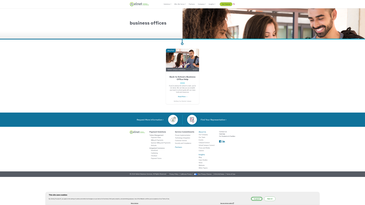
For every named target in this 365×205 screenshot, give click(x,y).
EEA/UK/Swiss (219, 174)
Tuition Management (156, 135)
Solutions (167, 4)
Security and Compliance (183, 143)
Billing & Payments (157, 140)
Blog (200, 157)
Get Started (226, 4)
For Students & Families (227, 136)
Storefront (154, 150)
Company (201, 4)
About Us (202, 132)
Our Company (203, 135)
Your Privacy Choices (205, 174)
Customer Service (181, 141)
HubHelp (222, 134)
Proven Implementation (182, 135)
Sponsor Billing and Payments (161, 143)
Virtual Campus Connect (207, 145)
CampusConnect (204, 143)
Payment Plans (156, 137)
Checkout (154, 156)
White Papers (203, 168)
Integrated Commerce (157, 148)
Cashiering (154, 153)
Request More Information (149, 119)
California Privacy (186, 174)
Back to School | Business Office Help (182, 78)
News (200, 163)
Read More (183, 96)
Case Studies (203, 160)
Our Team (202, 137)
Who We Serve (179, 4)
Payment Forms (156, 158)
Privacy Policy (173, 174)
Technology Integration (182, 138)
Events (201, 140)
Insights (211, 4)
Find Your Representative (213, 119)
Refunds (154, 145)
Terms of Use (230, 174)
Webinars (202, 165)
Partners (192, 4)
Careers (201, 151)
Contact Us (223, 132)
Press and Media (204, 148)
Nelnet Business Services (143, 174)
